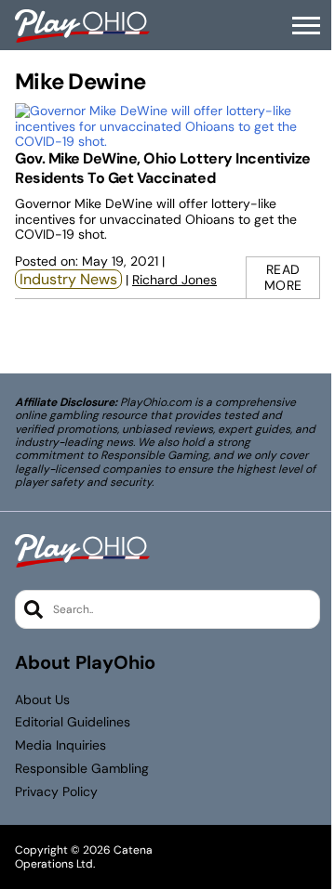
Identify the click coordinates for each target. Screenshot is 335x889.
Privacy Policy (56, 792)
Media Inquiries (60, 745)
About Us (42, 700)
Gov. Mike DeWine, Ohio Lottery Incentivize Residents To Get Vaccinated (163, 168)
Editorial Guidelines (72, 722)
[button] (306, 26)
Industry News (68, 279)
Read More (283, 277)
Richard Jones (174, 279)
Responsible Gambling (82, 769)
